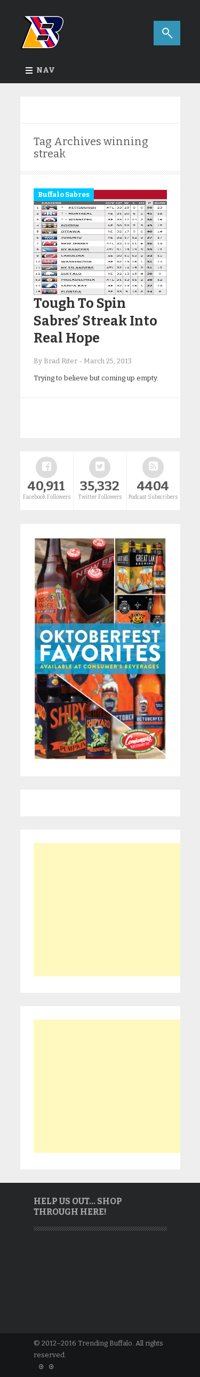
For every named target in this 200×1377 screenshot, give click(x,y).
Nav (45, 70)
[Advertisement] (114, 909)
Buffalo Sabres (64, 194)
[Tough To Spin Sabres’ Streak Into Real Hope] (100, 292)
